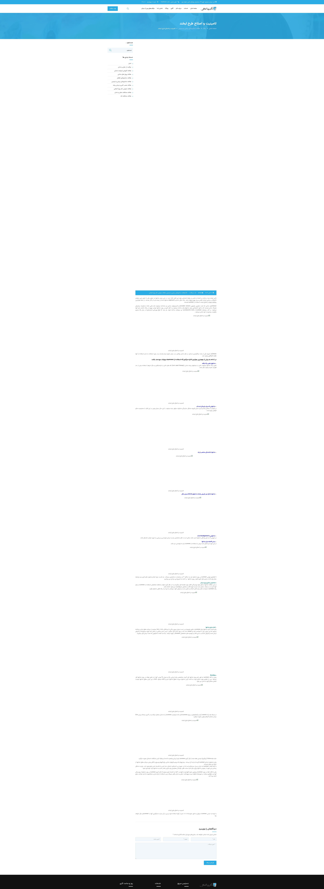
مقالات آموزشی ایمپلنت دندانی (122, 71)
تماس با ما (160, 9)
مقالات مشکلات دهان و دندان (123, 92)
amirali (200, 293)
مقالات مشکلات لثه (126, 96)
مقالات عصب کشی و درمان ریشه (122, 85)
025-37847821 (165, 2)
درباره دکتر (178, 9)
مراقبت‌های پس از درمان (147, 9)
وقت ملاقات (112, 9)
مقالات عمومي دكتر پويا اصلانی (157, 293)
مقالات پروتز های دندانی (124, 74)
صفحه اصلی (193, 9)
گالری (172, 9)
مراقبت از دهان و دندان (124, 67)
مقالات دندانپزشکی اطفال (124, 78)
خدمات (186, 9)
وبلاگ (166, 9)
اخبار (129, 63)
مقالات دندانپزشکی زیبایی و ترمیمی (175, 293)
